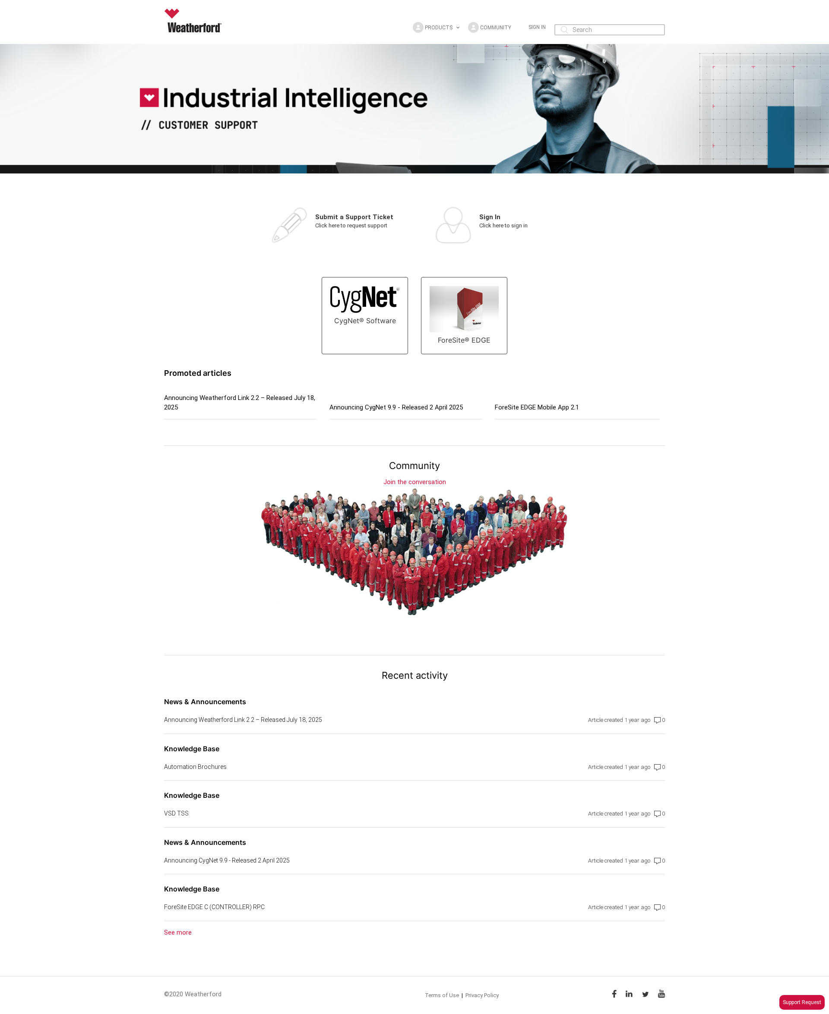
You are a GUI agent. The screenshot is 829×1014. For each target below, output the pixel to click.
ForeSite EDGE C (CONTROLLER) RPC (214, 907)
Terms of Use (442, 995)
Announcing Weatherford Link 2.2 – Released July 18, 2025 (239, 403)
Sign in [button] (537, 27)
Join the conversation (414, 482)
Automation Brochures (195, 766)
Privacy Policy (482, 995)
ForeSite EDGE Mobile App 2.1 (537, 407)
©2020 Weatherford (192, 994)
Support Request (802, 1002)
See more (178, 932)
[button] (436, 27)
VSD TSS (176, 813)
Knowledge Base (191, 748)
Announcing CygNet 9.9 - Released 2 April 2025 (396, 407)
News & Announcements (205, 701)
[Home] (195, 30)
